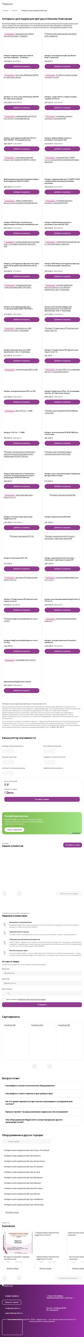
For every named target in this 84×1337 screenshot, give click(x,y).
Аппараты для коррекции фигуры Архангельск (24, 1161)
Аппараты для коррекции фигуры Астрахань (23, 1166)
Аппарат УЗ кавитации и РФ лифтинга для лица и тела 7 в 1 (61, 351)
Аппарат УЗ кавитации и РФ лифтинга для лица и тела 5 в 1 (20, 600)
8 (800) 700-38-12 (57, 727)
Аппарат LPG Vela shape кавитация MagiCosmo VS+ (18, 518)
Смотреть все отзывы (69, 894)
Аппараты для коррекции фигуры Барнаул (22, 1183)
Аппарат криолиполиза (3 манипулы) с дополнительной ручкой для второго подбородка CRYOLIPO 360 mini (19, 476)
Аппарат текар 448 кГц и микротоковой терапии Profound (61, 98)
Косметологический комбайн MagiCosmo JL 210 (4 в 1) (62, 600)
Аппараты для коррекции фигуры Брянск (22, 1194)
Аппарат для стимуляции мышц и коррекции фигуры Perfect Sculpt (62, 475)
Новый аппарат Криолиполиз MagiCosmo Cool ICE (48, 1258)
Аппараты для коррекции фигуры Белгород (23, 1188)
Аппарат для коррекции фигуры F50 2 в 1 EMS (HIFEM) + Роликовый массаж (20, 139)
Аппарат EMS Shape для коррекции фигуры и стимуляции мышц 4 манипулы (62, 265)
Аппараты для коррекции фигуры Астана (22, 1172)
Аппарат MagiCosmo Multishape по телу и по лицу (21, 641)
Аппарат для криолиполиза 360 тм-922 (20, 391)
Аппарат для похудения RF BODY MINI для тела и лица (61, 433)
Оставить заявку (42, 799)
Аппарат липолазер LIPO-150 (15, 558)
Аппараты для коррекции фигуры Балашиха (23, 1177)
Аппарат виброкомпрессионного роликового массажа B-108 (58, 139)
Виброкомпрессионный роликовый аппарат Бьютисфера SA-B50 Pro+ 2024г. (21, 180)
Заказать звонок (12, 1302)
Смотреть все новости (68, 1278)
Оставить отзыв (72, 845)
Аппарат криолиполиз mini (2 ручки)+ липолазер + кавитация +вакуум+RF (60, 559)
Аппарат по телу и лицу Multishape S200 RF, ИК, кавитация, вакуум (21, 98)
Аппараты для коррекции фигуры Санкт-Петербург (27, 1150)
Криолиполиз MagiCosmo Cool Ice (17, 682)
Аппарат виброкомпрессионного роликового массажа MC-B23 (58, 223)
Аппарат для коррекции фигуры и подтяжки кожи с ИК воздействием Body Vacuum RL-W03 (21, 266)
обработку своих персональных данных (32, 999)
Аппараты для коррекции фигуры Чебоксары (24, 1204)
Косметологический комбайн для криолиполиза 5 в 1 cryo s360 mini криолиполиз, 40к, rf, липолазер (58, 309)
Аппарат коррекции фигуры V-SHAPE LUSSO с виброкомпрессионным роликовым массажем (62, 181)
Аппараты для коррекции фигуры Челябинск (23, 1199)
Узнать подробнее (14, 830)
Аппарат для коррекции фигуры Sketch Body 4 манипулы (60, 56)
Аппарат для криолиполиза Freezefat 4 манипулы (60, 641)
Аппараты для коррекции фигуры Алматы (22, 1155)
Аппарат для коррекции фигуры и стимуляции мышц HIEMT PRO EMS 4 (18, 308)
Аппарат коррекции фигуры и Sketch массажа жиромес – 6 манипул (18, 56)
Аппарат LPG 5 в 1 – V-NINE (14, 432)
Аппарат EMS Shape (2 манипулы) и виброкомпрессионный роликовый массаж (21, 223)
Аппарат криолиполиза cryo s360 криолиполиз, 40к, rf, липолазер (17, 351)
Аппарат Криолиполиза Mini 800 (58, 517)
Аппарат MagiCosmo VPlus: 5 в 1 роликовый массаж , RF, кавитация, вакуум (62, 392)
